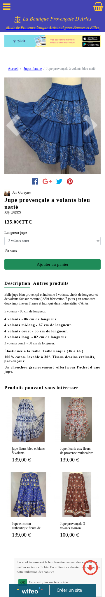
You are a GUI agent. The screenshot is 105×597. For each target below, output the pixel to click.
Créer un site (69, 590)
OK (22, 582)
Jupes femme (33, 69)
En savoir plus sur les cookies (48, 582)
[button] (11, 125)
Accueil (13, 69)
